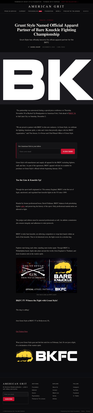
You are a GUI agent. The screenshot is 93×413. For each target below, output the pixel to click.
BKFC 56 (72, 113)
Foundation (49, 11)
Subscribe (68, 151)
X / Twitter (76, 396)
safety (23, 206)
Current (22, 11)
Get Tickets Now (22, 331)
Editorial (34, 390)
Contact (55, 390)
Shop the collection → (69, 1)
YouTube (75, 390)
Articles (55, 399)
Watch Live (56, 393)
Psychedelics (35, 11)
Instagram (76, 387)
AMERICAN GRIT (46, 6)
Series (54, 396)
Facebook (76, 393)
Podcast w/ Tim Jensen (71, 11)
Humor (34, 393)
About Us (55, 387)
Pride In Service (10, 11)
